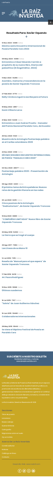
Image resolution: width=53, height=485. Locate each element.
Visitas (18, 43)
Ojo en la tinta (7, 437)
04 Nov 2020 (7, 168)
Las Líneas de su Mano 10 (14, 248)
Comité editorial (8, 446)
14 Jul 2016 (6, 258)
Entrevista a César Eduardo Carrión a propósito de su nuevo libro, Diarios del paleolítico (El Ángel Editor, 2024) (22, 65)
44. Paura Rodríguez (12, 277)
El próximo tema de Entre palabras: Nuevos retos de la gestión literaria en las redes (24, 189)
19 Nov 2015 (6, 287)
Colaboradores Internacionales (18, 316)
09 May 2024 (7, 59)
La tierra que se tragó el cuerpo (18, 235)
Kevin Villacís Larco (12, 110)
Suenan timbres (8, 426)
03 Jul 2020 (6, 200)
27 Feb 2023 (7, 94)
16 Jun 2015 (6, 313)
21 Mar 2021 (6, 120)
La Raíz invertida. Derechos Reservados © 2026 (19, 402)
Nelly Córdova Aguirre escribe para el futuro (25, 97)
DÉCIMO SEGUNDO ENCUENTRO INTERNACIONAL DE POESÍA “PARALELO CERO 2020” (26, 156)
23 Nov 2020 (7, 152)
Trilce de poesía (8, 414)
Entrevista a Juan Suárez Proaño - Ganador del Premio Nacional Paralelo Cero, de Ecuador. (26, 124)
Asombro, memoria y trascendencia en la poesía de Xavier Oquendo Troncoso (23, 82)
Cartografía (6, 429)
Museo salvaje (7, 422)
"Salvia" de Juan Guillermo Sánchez (20, 303)
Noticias (5, 449)
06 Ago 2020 (7, 184)
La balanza (6, 418)
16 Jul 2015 (6, 300)
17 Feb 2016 (6, 274)
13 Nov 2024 (7, 43)
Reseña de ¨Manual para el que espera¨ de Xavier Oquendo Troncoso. (24, 263)
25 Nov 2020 (7, 136)
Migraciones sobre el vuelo (12, 433)
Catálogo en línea (9, 453)
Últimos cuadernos (12, 290)
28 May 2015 (7, 326)
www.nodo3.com (33, 464)
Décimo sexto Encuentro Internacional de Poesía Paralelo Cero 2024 (23, 47)
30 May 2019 (7, 232)
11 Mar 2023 (6, 78)
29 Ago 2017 (7, 245)
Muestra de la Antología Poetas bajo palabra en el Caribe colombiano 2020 (25, 140)
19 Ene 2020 (6, 216)
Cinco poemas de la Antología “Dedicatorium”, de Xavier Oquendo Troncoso (26, 205)
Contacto (5, 457)
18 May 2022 (7, 107)
